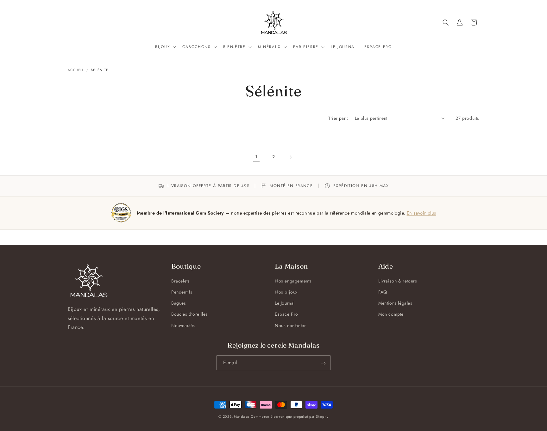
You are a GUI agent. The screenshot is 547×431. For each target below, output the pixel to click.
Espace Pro (286, 314)
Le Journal (285, 303)
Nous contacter (290, 325)
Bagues (178, 303)
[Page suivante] (291, 157)
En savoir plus (421, 212)
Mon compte (391, 314)
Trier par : (338, 118)
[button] (165, 47)
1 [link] (256, 156)
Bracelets (180, 281)
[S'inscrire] (323, 363)
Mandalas (241, 416)
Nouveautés (183, 325)
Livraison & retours (397, 281)
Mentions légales (395, 303)
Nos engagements (293, 281)
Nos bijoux (286, 292)
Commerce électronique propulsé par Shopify (289, 416)
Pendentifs (181, 292)
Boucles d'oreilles (189, 314)
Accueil (76, 70)
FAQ (382, 292)
